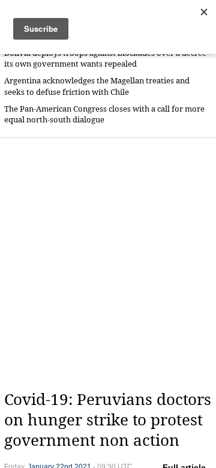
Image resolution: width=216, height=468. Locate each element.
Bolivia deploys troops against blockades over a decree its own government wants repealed (105, 58)
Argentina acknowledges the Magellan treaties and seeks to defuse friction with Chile (97, 86)
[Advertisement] (108, 264)
